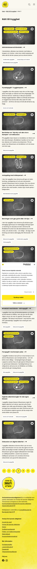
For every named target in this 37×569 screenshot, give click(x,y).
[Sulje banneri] (34, 264)
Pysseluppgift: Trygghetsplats (12, 88)
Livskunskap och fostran (23, 59)
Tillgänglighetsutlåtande (9, 551)
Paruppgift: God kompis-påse (12, 352)
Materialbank (6, 534)
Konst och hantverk (8, 108)
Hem (3, 11)
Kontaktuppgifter (7, 544)
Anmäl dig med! (7, 522)
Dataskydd (5, 549)
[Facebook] (3, 560)
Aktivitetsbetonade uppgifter (10, 62)
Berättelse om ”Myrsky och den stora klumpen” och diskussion (15, 134)
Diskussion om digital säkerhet (13, 442)
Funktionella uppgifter (8, 59)
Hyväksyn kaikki (18, 297)
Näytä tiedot (28, 292)
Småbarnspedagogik (8, 529)
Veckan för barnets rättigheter (11, 524)
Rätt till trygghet (11, 11)
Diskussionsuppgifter (8, 150)
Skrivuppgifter (6, 327)
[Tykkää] (32, 29)
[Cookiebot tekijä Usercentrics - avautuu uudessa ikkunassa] (23, 264)
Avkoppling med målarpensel (12, 175)
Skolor (4, 527)
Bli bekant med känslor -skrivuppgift (15, 308)
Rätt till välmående (21, 28)
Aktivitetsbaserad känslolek (12, 47)
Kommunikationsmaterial (9, 536)
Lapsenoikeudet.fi (7, 547)
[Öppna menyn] (34, 4)
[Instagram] (7, 560)
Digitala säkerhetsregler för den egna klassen (15, 398)
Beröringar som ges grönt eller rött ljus (15, 219)
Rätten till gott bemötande (11, 248)
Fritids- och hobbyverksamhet (11, 531)
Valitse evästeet (17, 303)
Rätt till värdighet (8, 28)
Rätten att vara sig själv (10, 32)
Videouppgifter (7, 242)
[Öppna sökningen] (29, 4)
